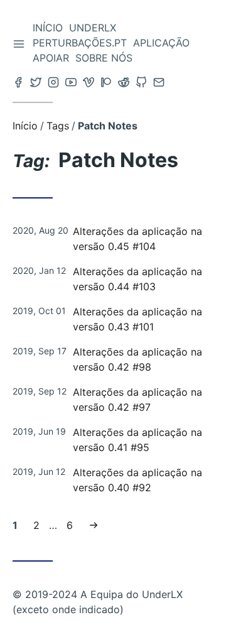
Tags (57, 125)
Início (48, 27)
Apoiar (51, 58)
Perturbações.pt (80, 42)
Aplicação (161, 42)
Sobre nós (103, 58)
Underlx (92, 27)
